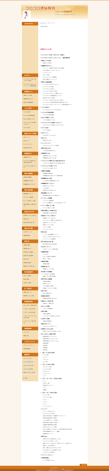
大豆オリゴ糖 (46, 383)
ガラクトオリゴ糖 (47, 366)
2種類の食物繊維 (45, 171)
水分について (44, 132)
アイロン (45, 357)
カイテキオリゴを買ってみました (51, 84)
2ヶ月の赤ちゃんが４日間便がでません (52, 450)
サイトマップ (54, 467)
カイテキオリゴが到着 (48, 86)
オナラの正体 (44, 127)
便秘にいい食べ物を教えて (49, 445)
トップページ (43, 23)
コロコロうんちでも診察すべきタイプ (51, 122)
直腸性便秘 (45, 343)
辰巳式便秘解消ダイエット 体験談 (51, 431)
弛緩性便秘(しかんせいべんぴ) (50, 338)
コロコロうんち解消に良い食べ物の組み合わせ (54, 163)
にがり (44, 387)
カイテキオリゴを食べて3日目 (50, 91)
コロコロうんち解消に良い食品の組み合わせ (53, 160)
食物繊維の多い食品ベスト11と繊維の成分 (53, 175)
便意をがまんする (47, 140)
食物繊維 (45, 347)
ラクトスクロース (47, 406)
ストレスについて (46, 143)
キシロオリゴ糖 (46, 369)
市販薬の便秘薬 (46, 281)
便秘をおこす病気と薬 (47, 301)
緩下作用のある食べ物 (47, 241)
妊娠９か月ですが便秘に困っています (52, 438)
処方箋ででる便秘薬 (46, 271)
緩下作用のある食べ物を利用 (50, 244)
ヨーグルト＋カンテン (48, 229)
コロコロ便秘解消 (63, 11)
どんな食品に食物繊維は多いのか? (51, 180)
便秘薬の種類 (44, 261)
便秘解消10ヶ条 (45, 153)
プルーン (45, 399)
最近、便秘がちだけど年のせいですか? (52, 447)
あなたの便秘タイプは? (47, 117)
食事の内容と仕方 (46, 148)
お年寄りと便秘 (45, 318)
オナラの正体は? (47, 130)
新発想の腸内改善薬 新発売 (50, 418)
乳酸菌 (44, 389)
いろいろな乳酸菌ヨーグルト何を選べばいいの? (54, 202)
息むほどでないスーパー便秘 (50, 427)
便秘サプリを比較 (46, 60)
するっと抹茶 (46, 74)
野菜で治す (44, 232)
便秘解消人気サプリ (46, 65)
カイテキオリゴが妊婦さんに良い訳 (51, 316)
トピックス (44, 409)
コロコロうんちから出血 (49, 413)
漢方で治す (44, 290)
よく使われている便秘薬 (49, 274)
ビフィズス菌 (46, 395)
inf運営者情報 (45, 457)
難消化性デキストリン (48, 385)
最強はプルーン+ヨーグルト (49, 222)
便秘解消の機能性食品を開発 (50, 424)
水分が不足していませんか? (49, 135)
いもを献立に (46, 188)
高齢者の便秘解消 (47, 321)
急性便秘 (45, 345)
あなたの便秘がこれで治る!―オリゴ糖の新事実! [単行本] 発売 (57, 429)
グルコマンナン (46, 373)
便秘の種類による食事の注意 (50, 213)
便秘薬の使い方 (45, 266)
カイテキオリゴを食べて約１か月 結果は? (53, 54)
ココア (44, 375)
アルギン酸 (45, 355)
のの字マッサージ (46, 246)
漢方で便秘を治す (47, 293)
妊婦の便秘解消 (46, 313)
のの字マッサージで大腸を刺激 (50, 249)
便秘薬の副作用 (45, 296)
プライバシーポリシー (47, 455)
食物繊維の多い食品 (46, 178)
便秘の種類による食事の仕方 (49, 210)
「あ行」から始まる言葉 (47, 352)
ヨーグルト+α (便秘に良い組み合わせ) (52, 220)
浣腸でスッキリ (46, 283)
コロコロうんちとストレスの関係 (51, 145)
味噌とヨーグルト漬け (48, 224)
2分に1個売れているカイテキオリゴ (51, 70)
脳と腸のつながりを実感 (49, 97)
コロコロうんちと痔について (50, 326)
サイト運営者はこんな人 (49, 460)
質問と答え (44, 436)
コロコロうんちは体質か (49, 452)
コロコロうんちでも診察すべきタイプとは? (53, 125)
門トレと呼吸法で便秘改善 (49, 256)
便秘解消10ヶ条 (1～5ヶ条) (50, 155)
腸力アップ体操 (46, 258)
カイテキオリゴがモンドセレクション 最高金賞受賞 (55, 57)
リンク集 (25, 378)
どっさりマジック (47, 72)
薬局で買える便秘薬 (46, 279)
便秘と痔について (46, 323)
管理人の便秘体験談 (46, 82)
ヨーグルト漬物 (46, 227)
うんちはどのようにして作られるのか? (52, 109)
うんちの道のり (45, 107)
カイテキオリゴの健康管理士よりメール (52, 95)
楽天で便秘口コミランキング (50, 79)
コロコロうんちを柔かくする (49, 165)
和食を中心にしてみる (48, 185)
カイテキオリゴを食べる (49, 88)
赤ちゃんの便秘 (45, 306)
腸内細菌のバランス (46, 193)
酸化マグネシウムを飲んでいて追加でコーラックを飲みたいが (57, 443)
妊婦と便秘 (44, 311)
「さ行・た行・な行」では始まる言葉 (51, 378)
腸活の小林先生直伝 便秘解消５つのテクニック (54, 415)
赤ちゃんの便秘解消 (47, 308)
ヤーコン (45, 403)
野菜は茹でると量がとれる (49, 190)
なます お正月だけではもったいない (52, 236)
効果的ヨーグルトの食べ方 (49, 218)
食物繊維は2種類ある (48, 173)
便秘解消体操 (44, 251)
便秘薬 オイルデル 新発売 (50, 288)
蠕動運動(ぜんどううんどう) (49, 336)
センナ (44, 381)
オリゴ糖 (45, 361)
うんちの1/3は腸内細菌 (47, 112)
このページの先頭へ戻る (83, 465)
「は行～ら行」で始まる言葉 (49, 392)
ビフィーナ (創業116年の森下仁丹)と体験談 (53, 68)
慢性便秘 (45, 349)
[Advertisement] (63, 37)
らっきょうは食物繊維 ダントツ (51, 234)
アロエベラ (45, 359)
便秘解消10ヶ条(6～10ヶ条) (49, 158)
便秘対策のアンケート (48, 433)
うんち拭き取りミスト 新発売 (50, 420)
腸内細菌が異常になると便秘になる (51, 195)
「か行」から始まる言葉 (47, 364)
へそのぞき (45, 254)
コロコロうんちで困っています (50, 441)
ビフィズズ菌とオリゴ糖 (47, 205)
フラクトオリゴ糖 (47, 397)
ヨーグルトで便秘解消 (48, 200)
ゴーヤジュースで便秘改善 (49, 239)
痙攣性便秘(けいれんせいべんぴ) (50, 341)
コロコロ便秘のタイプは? (49, 119)
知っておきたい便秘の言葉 (48, 334)
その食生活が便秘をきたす (49, 150)
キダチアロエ (46, 371)
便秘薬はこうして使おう (49, 269)
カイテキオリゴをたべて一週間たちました (53, 93)
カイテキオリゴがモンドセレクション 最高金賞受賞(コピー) (57, 104)
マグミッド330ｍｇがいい (49, 411)
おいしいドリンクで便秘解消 (50, 77)
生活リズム (44, 138)
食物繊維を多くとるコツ (47, 183)
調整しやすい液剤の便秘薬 (49, 276)
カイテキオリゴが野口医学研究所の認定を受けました (55, 102)
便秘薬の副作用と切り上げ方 (50, 298)
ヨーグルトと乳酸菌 (46, 198)
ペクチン (45, 401)
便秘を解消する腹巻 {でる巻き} (50, 422)
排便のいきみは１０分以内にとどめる (52, 331)
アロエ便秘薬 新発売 (48, 286)
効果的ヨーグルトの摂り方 (48, 215)
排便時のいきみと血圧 (47, 329)
